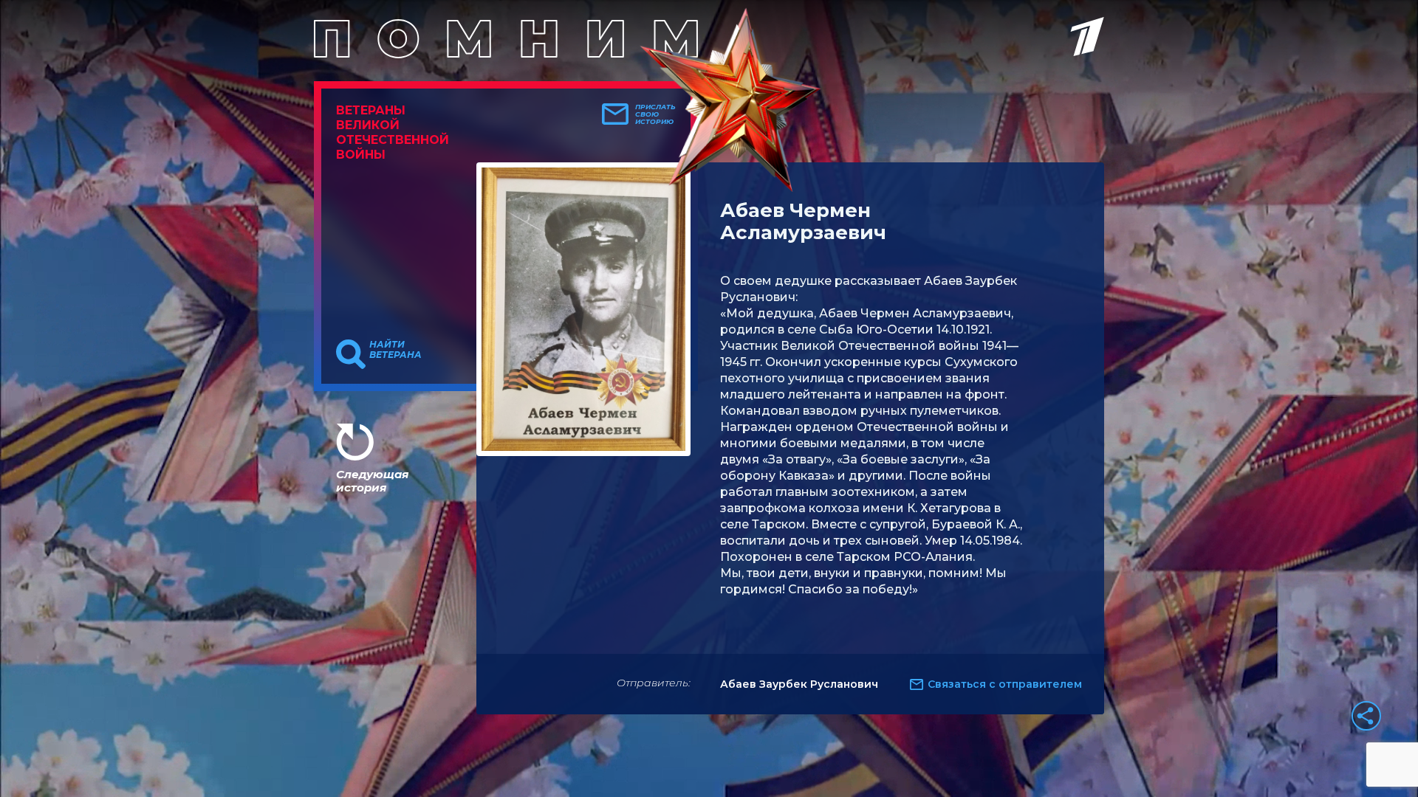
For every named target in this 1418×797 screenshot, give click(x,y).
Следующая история (372, 480)
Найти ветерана (395, 349)
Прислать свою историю (655, 114)
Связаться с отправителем (1005, 684)
